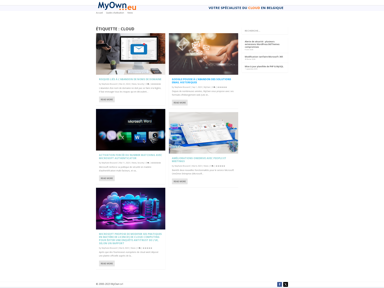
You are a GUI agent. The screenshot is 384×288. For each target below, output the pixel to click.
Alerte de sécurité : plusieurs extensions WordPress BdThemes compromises (262, 44)
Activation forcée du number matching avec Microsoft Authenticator (130, 156)
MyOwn (207, 87)
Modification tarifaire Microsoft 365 (264, 56)
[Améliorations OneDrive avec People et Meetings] (203, 133)
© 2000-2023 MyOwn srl (109, 284)
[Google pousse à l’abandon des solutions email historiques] (203, 54)
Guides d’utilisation (115, 13)
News (130, 13)
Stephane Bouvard (109, 84)
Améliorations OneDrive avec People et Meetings (199, 160)
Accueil (99, 13)
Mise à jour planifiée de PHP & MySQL (264, 66)
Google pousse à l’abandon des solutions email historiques (201, 81)
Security (140, 84)
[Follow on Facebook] (279, 284)
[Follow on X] (285, 284)
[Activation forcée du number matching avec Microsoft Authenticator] (130, 130)
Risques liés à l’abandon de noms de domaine (130, 79)
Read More (107, 99)
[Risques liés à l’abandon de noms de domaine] (130, 54)
